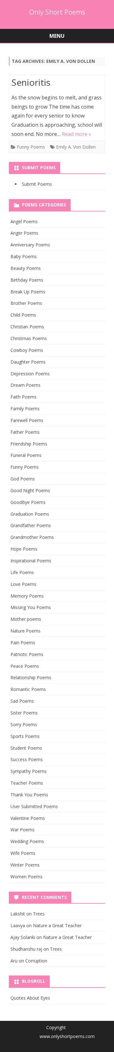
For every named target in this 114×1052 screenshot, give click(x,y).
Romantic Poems (28, 689)
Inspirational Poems (30, 561)
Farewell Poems (26, 420)
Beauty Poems (25, 268)
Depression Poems (30, 374)
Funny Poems (31, 147)
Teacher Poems (26, 783)
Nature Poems (25, 631)
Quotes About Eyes (30, 998)
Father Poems (25, 432)
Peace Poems (24, 666)
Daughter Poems (28, 362)
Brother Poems (26, 303)
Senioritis (30, 82)
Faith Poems (23, 397)
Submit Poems (37, 184)
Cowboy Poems (26, 350)
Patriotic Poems (26, 654)
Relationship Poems (30, 677)
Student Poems (26, 748)
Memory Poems (27, 596)
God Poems (22, 479)
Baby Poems (23, 256)
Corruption (36, 961)
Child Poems (23, 315)
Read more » (76, 134)
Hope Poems (23, 549)
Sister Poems (24, 713)
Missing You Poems (30, 607)
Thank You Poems (29, 795)
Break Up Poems (27, 292)
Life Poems (22, 572)
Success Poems (26, 759)
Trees (39, 914)
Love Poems (23, 584)
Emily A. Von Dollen (76, 147)
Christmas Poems (28, 338)
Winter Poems (25, 865)
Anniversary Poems (30, 245)
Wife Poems (22, 853)
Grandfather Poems (30, 525)
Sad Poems (22, 701)
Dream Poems (25, 385)
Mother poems (25, 619)
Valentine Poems (27, 818)
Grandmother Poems (32, 537)
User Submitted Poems (34, 806)
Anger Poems (24, 233)
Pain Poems (22, 643)
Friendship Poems (28, 444)
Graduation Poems (29, 514)
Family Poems (25, 408)
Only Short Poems (57, 12)
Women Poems (26, 877)
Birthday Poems (26, 280)
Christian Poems (27, 327)
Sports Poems (25, 736)
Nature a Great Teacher (57, 925)
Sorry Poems (23, 724)
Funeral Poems (25, 455)
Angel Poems (24, 221)
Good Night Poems (30, 490)
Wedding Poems (27, 841)
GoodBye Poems (28, 502)
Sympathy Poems (28, 771)
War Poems (22, 830)
